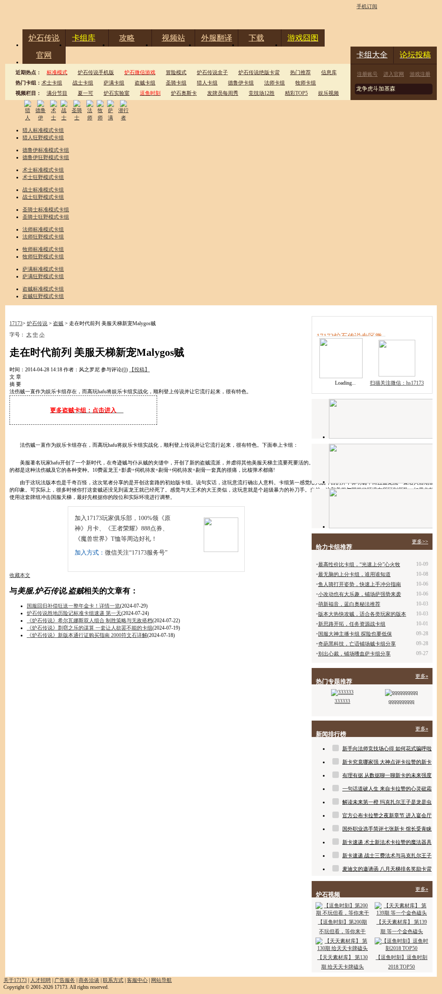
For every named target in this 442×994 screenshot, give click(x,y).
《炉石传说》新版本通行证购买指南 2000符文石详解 (87, 635)
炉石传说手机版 (96, 72)
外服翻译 (216, 38)
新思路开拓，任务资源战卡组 (351, 624)
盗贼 (58, 323)
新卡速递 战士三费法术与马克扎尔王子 (387, 856)
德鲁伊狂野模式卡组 (45, 157)
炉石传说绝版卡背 (259, 72)
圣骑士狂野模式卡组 (45, 217)
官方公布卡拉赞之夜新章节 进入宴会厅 (387, 815)
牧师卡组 (305, 83)
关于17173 (15, 980)
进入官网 (393, 74)
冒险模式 (176, 72)
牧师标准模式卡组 (43, 249)
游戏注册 (420, 74)
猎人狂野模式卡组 (43, 138)
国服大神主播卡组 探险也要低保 (355, 634)
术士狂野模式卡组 (43, 177)
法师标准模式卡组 (43, 229)
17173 (15, 323)
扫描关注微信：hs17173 (397, 383)
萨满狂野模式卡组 (43, 276)
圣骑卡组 (176, 83)
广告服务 (64, 980)
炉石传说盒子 (212, 72)
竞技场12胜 (262, 93)
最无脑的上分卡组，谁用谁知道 (354, 574)
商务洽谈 (89, 980)
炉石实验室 (116, 93)
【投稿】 (139, 370)
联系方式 (113, 980)
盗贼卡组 (145, 83)
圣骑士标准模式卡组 (45, 210)
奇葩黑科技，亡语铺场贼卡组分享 (357, 644)
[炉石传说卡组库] (381, 419)
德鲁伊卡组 (241, 83)
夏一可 (85, 93)
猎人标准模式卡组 (43, 130)
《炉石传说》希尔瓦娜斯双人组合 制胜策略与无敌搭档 (89, 621)
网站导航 (161, 980)
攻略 (127, 38)
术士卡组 (51, 83)
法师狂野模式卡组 (43, 237)
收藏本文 (19, 575)
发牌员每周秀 (222, 93)
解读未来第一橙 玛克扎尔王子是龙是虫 (387, 802)
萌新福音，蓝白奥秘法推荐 (349, 604)
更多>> (420, 542)
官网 (44, 55)
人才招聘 (40, 980)
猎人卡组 (207, 83)
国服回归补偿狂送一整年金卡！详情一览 (73, 606)
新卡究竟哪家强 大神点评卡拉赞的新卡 (387, 762)
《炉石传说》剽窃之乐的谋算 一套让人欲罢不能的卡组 (89, 628)
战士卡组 (83, 83)
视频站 (173, 38)
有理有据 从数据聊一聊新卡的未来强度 (387, 775)
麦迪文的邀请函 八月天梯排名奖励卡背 (387, 869)
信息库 (329, 72)
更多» (421, 676)
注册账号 (367, 74)
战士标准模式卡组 (43, 190)
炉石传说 (44, 38)
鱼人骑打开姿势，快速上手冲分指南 (359, 584)
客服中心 (137, 980)
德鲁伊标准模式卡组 (45, 150)
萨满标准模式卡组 (43, 269)
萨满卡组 (114, 83)
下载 (256, 38)
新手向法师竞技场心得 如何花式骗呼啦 (387, 749)
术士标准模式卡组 (43, 170)
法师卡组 (274, 83)
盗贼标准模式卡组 (43, 289)
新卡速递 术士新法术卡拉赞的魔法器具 (387, 842)
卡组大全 (372, 54)
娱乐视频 (328, 93)
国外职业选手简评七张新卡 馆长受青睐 (387, 829)
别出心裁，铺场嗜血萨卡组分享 (354, 654)
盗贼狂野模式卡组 (43, 296)
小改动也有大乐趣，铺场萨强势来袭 (359, 594)
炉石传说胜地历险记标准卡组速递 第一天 (74, 613)
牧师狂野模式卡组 (43, 257)
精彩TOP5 (296, 93)
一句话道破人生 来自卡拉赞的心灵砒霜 (387, 789)
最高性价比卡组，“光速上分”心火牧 (359, 564)
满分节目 (57, 93)
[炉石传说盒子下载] (381, 508)
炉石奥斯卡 (184, 93)
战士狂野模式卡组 (43, 197)
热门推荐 (300, 72)
